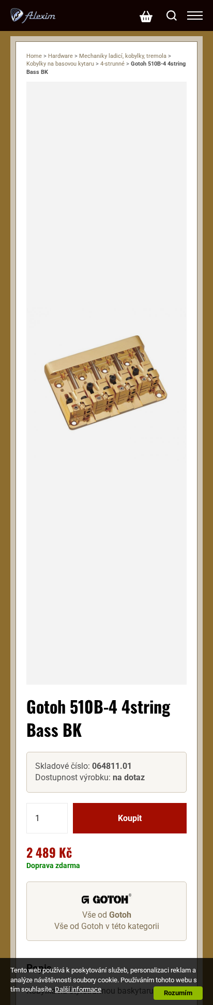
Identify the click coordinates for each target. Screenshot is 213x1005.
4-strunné (112, 63)
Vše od (106, 915)
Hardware (60, 56)
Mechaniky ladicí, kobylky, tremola (122, 56)
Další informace (78, 989)
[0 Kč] (146, 15)
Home (34, 56)
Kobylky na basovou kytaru (60, 63)
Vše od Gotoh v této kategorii (106, 926)
